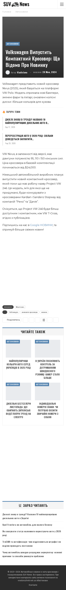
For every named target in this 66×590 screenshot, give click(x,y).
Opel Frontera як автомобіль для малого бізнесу (27, 524)
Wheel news (20, 307)
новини (44, 312)
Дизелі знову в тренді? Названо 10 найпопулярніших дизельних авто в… (27, 121)
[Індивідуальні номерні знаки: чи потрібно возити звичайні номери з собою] (47, 391)
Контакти (33, 585)
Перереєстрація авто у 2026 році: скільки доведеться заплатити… (29, 137)
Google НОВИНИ (41, 225)
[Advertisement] (33, 268)
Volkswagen (13, 312)
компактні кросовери (30, 312)
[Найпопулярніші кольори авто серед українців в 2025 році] (18, 349)
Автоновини (13, 44)
